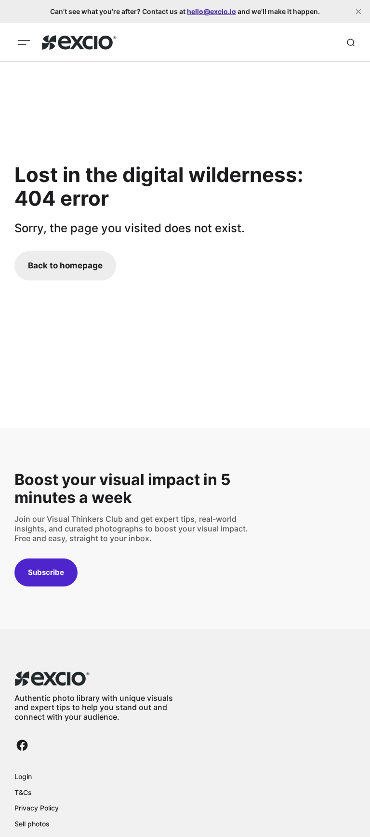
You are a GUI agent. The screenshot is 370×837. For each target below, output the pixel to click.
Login (23, 776)
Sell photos (32, 824)
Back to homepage (65, 265)
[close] (358, 11)
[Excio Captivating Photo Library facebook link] (22, 745)
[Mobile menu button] (24, 42)
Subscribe (46, 572)
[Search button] (351, 42)
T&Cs (23, 792)
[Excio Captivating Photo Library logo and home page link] (79, 42)
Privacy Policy (36, 808)
